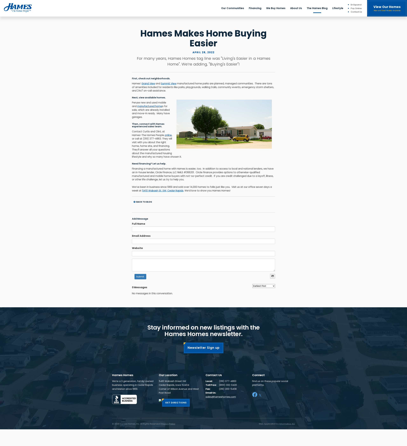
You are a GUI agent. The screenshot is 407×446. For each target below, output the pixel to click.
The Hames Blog (317, 8)
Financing (255, 8)
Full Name (138, 223)
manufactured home (149, 106)
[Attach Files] (272, 276)
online (168, 135)
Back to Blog (144, 202)
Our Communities (232, 8)
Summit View (168, 83)
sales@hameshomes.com (221, 396)
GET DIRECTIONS (176, 402)
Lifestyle (337, 8)
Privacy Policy (168, 423)
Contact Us (356, 11)
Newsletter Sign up (204, 348)
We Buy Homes (275, 8)
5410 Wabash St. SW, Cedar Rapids (162, 190)
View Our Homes (387, 8)
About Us (296, 8)
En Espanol (356, 4)
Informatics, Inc (287, 423)
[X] (260, 394)
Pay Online (356, 8)
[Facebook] (254, 394)
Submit (140, 276)
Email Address (141, 236)
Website (137, 248)
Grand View (148, 83)
